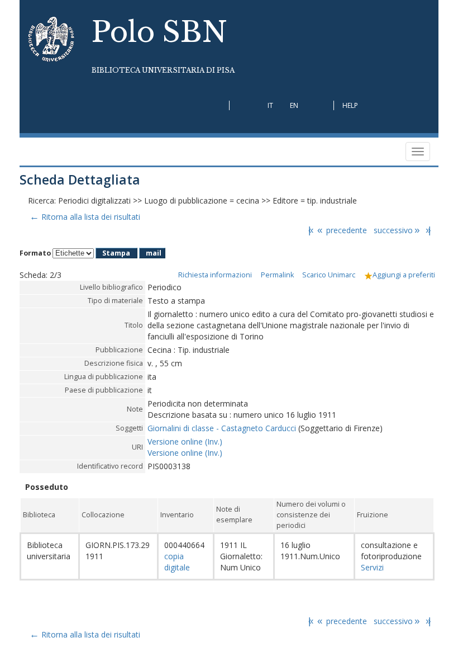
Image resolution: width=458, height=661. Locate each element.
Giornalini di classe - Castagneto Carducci (221, 428)
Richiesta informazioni (215, 275)
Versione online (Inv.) (184, 441)
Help (350, 105)
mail (153, 253)
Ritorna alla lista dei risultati (85, 216)
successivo (396, 230)
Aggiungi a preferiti (404, 275)
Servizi (372, 567)
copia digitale (177, 562)
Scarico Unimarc (328, 275)
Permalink (277, 275)
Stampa (116, 253)
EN (294, 105)
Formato (35, 253)
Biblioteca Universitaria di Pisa (163, 70)
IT (270, 105)
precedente (342, 230)
